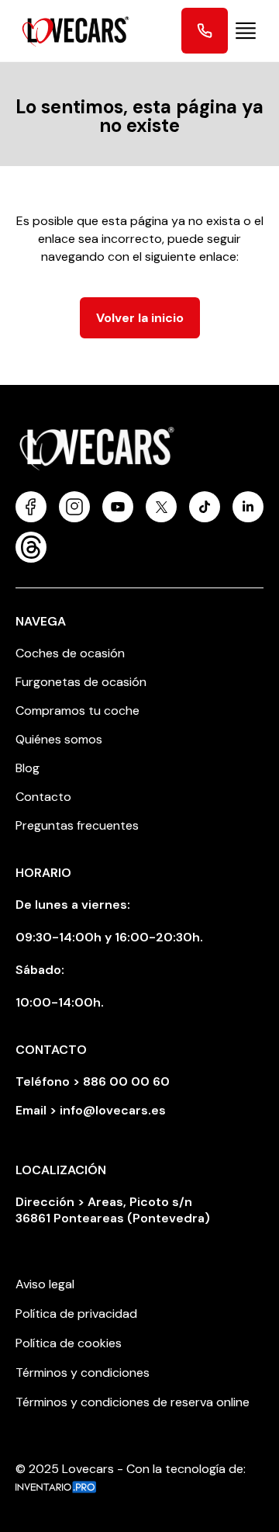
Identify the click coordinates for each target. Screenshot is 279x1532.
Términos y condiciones (83, 1372)
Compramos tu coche (78, 710)
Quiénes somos (59, 739)
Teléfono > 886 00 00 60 (93, 1081)
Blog (28, 768)
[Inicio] (70, 30)
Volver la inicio (140, 318)
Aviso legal (45, 1284)
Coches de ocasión (70, 653)
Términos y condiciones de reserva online (133, 1402)
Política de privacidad (76, 1313)
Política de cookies (69, 1343)
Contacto (43, 797)
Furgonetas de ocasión (81, 682)
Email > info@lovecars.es (91, 1110)
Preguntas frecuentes (77, 825)
